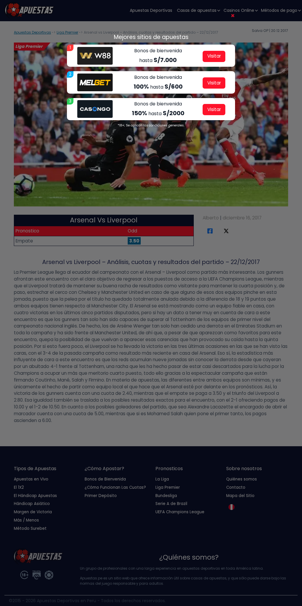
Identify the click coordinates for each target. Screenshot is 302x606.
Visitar (214, 56)
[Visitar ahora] (95, 56)
